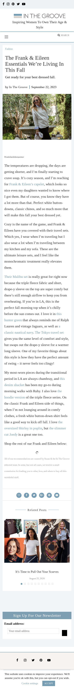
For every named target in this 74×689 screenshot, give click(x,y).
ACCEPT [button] (48, 683)
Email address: (14, 623)
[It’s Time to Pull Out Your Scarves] (37, 541)
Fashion (9, 49)
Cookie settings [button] (30, 683)
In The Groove (18, 87)
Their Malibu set (16, 277)
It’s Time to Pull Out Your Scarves (37, 571)
